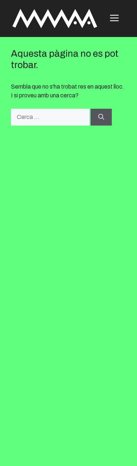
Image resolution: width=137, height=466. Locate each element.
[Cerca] (101, 117)
